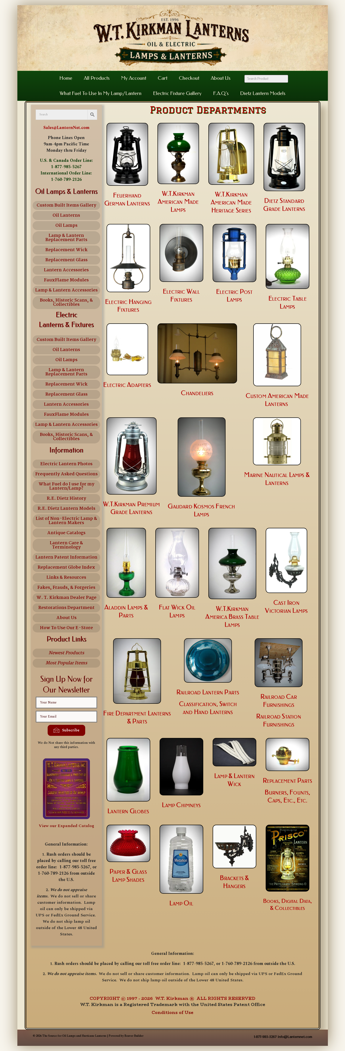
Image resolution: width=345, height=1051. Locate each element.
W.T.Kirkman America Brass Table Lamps (232, 616)
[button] (66, 730)
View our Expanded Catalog (66, 826)
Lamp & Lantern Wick (234, 780)
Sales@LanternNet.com (66, 128)
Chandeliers (197, 393)
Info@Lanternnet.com (295, 1037)
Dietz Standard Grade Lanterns (284, 204)
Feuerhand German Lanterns (127, 199)
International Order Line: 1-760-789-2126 (66, 176)
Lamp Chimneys (181, 805)
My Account (133, 78)
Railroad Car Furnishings (279, 700)
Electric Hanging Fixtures (128, 306)
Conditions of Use (172, 1012)
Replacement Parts (287, 780)
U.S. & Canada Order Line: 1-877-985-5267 (66, 163)
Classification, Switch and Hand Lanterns (208, 708)
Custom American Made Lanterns (277, 400)
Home (65, 78)
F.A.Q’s (221, 93)
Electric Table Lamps (287, 302)
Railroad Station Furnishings (278, 720)
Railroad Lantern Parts (207, 692)
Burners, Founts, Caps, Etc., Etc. (287, 796)
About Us (220, 78)
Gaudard (180, 506)
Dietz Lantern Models (262, 93)
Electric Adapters (127, 385)
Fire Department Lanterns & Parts (137, 717)
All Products (97, 78)
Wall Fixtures (185, 295)
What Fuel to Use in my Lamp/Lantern (101, 93)
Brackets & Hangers (234, 882)
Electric (175, 291)
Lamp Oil (181, 903)
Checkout (189, 78)
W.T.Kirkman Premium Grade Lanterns (131, 508)
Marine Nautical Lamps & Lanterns (277, 479)
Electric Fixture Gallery (177, 93)
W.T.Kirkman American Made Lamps (178, 201)
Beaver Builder (133, 1036)
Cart (162, 78)
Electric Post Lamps (234, 295)
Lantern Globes (128, 811)
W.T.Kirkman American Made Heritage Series (231, 202)
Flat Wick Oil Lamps (177, 611)
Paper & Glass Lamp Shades (128, 875)
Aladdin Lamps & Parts (126, 611)
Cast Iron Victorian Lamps (286, 606)
